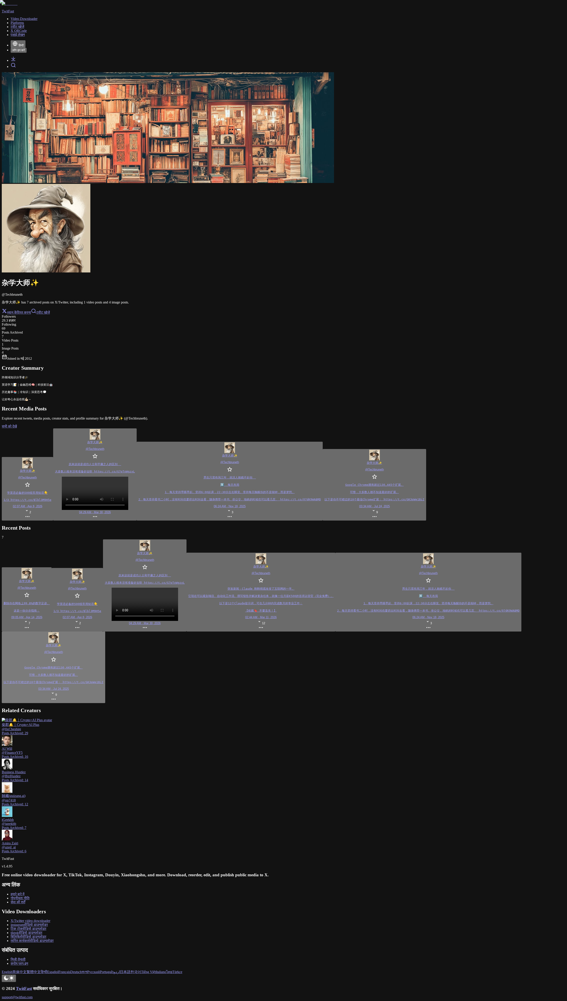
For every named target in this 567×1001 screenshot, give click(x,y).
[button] (53, 667)
